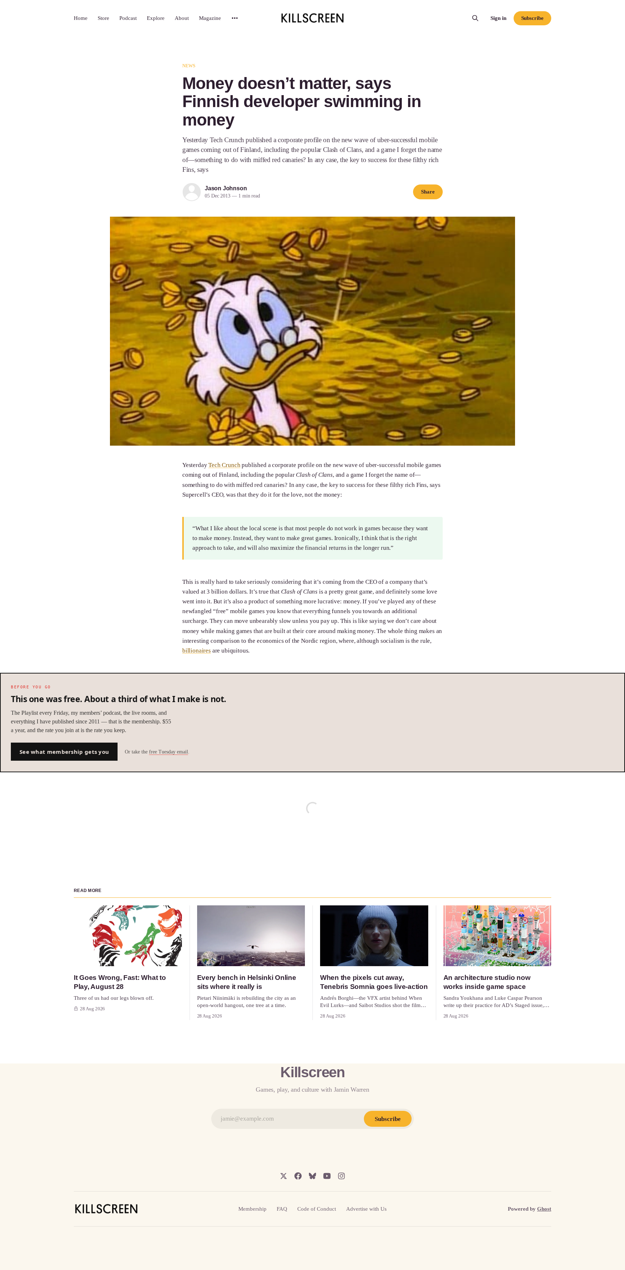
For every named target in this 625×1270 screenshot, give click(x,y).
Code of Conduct (316, 1209)
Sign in (498, 18)
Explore (156, 18)
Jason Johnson (226, 188)
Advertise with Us (366, 1209)
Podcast (128, 18)
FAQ (282, 1209)
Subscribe (532, 18)
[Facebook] (298, 1176)
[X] (283, 1176)
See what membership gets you (64, 751)
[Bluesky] (312, 1176)
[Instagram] (341, 1176)
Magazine (210, 18)
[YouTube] (327, 1176)
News (189, 65)
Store (103, 18)
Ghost (544, 1209)
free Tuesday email (168, 752)
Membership (252, 1209)
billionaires (196, 650)
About (182, 18)
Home (81, 18)
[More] (235, 18)
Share (428, 192)
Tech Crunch (224, 465)
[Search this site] (475, 18)
